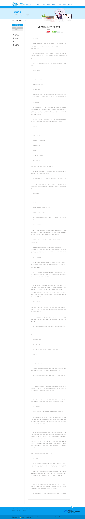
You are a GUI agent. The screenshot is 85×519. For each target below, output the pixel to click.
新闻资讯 (54, 4)
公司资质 (48, 4)
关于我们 (43, 4)
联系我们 (70, 4)
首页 (38, 4)
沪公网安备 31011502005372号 (26, 517)
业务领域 (23, 508)
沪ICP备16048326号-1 (15, 517)
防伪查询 (65, 4)
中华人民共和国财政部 (18, 510)
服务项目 (59, 4)
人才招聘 (30, 508)
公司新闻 (16, 27)
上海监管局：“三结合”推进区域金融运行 (37, 500)
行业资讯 (16, 29)
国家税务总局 (25, 510)
